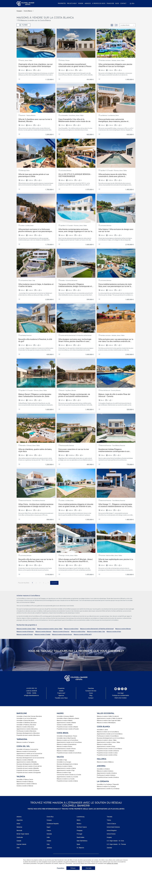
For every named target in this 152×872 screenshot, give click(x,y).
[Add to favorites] (19, 79)
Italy (48, 844)
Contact (123, 3)
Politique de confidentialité (120, 695)
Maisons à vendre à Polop (114, 631)
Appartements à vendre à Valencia (27, 783)
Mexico (79, 823)
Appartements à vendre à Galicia (66, 768)
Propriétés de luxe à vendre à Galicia (67, 781)
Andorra (19, 817)
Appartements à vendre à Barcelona (27, 729)
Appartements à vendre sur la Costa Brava (69, 742)
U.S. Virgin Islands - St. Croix (115, 841)
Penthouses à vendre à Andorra (106, 775)
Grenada (49, 834)
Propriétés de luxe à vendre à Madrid (67, 727)
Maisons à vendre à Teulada (42, 634)
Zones (91, 693)
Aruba (18, 823)
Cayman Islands (21, 844)
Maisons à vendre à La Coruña (65, 779)
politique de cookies (112, 863)
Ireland (49, 841)
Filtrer (25, 25)
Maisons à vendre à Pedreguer (25, 631)
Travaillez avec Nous (61, 698)
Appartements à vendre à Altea (106, 746)
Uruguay (109, 837)
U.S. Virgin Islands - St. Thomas (116, 844)
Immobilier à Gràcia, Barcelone (25, 720)
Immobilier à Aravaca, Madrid (65, 716)
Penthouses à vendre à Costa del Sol (27, 755)
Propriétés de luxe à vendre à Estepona (28, 770)
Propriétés (62, 3)
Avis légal (121, 693)
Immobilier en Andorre (103, 769)
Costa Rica (50, 817)
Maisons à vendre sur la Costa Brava (67, 740)
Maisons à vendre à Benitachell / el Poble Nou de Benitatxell (97, 628)
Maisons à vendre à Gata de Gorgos (62, 634)
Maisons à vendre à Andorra (105, 771)
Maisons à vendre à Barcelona (25, 727)
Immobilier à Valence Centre (25, 779)
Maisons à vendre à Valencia (25, 781)
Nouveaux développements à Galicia (67, 764)
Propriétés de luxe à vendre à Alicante (108, 751)
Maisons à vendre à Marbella (25, 760)
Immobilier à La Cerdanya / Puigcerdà (108, 784)
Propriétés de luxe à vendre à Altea (107, 755)
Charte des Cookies (121, 698)
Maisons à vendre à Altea (78, 631)
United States (111, 834)
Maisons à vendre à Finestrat (61, 631)
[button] (28, 11)
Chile (18, 848)
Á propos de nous (98, 3)
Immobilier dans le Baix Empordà (66, 738)
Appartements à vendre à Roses (66, 748)
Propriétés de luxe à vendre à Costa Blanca (109, 748)
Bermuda (19, 830)
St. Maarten (80, 848)
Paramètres (60, 868)
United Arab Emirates (113, 827)
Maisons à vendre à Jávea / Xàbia (26, 628)
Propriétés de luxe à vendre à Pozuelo (68, 729)
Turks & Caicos (111, 823)
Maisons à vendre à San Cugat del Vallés (109, 720)
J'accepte (88, 868)
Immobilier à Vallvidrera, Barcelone (27, 722)
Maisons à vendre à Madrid (64, 720)
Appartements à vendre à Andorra (107, 773)
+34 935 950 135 (31, 688)
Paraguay (79, 830)
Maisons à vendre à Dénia (71, 628)
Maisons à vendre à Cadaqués (65, 751)
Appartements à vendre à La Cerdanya (108, 788)
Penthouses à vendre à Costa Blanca (107, 736)
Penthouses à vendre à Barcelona (26, 731)
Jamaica (49, 848)
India (48, 837)
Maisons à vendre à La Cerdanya (106, 786)
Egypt (48, 827)
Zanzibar (109, 848)
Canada (19, 841)
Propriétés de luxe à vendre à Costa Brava (69, 753)
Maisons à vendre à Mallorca (105, 762)
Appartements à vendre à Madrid (66, 722)
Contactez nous (76, 658)
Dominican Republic (53, 823)
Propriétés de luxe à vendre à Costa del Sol (29, 766)
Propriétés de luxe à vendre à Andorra (108, 777)
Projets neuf (72, 3)
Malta (78, 820)
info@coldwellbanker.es (31, 695)
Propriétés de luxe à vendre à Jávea (107, 753)
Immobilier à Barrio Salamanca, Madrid (68, 718)
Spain (78, 844)
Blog (117, 3)
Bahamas (19, 827)
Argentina (20, 820)
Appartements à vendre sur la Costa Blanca (109, 734)
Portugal (79, 834)
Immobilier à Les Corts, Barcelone (26, 718)
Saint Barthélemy (82, 841)
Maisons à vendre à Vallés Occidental (108, 716)
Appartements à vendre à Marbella (27, 762)
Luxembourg (80, 817)
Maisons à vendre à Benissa (43, 631)
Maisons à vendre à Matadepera (106, 722)
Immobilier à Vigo (62, 760)
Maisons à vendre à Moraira (123, 628)
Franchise (110, 3)
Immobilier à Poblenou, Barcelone (26, 724)
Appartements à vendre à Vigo (66, 770)
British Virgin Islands (23, 834)
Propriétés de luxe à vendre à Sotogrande (29, 772)
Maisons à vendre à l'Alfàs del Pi (83, 634)
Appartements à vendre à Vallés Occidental (109, 718)
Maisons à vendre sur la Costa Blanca (108, 732)
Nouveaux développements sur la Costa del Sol (30, 758)
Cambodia (20, 837)
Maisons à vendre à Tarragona (25, 742)
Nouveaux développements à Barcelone (28, 733)
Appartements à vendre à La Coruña (67, 777)
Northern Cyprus (82, 827)
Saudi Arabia (80, 837)
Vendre (80, 3)
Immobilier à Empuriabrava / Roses (67, 736)
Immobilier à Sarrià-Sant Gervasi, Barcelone (29, 716)
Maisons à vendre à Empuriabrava (66, 744)
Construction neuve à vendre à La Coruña (69, 774)
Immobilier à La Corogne (64, 762)
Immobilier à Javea (102, 729)
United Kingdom (112, 830)
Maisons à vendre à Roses (64, 746)
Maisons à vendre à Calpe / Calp (96, 631)
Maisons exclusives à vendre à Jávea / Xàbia (49, 628)
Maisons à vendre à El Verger (25, 634)
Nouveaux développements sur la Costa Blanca (110, 738)
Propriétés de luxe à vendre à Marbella (28, 768)
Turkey (109, 820)
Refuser (73, 868)
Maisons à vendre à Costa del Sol (26, 751)
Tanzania (109, 817)
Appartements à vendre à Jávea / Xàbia (108, 742)
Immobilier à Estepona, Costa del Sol (27, 749)
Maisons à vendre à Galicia (64, 766)
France (49, 830)
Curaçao (49, 820)
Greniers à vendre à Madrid (64, 724)
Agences (88, 3)
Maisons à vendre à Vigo (64, 772)
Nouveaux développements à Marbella (28, 764)
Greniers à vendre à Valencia (25, 786)
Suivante (54, 583)
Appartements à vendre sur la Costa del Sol (29, 753)
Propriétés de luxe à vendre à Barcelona (28, 735)
